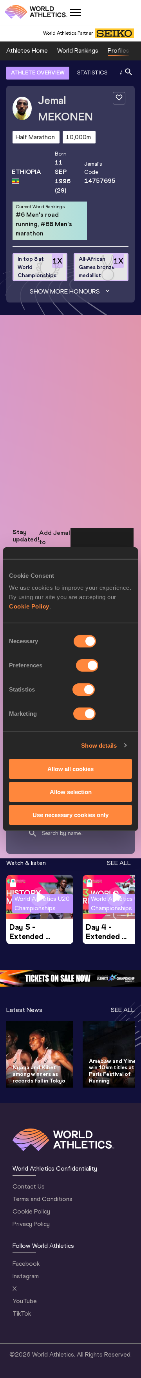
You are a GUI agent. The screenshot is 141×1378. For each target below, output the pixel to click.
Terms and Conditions (42, 1199)
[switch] (87, 665)
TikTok (22, 1313)
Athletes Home (27, 50)
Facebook (26, 1263)
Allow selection (71, 792)
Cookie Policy (29, 606)
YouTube (25, 1301)
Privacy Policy (31, 1224)
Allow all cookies (70, 769)
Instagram (26, 1276)
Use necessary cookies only (70, 814)
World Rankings (77, 50)
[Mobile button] (75, 12)
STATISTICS (92, 72)
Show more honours (65, 291)
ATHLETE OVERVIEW (38, 72)
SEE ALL (119, 863)
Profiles (118, 50)
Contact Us (29, 1186)
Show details (99, 745)
